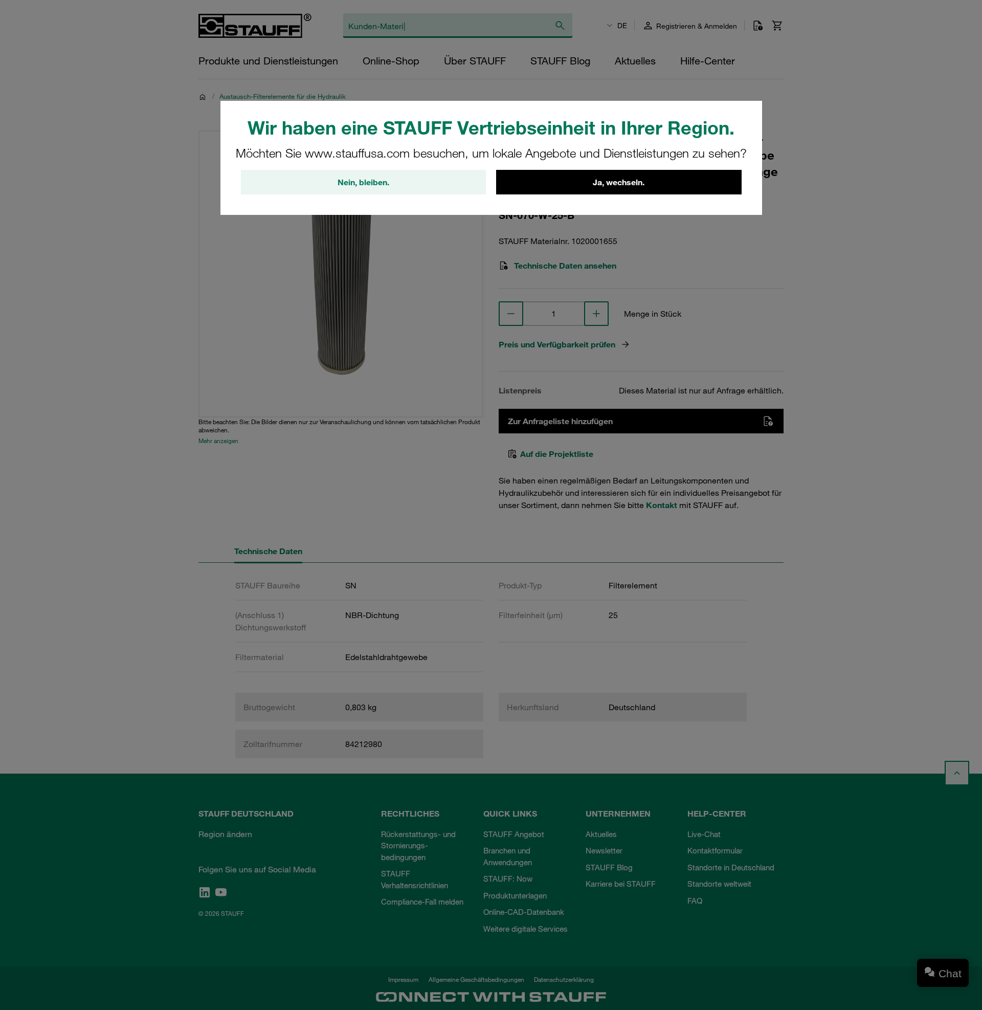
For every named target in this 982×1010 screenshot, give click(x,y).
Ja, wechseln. (618, 182)
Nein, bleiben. (363, 182)
